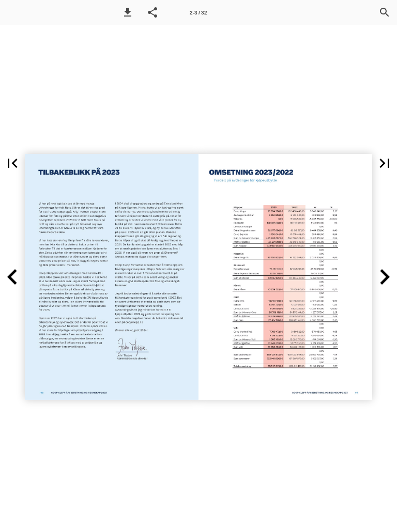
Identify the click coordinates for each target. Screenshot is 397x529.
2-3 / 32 (198, 12)
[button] (127, 12)
